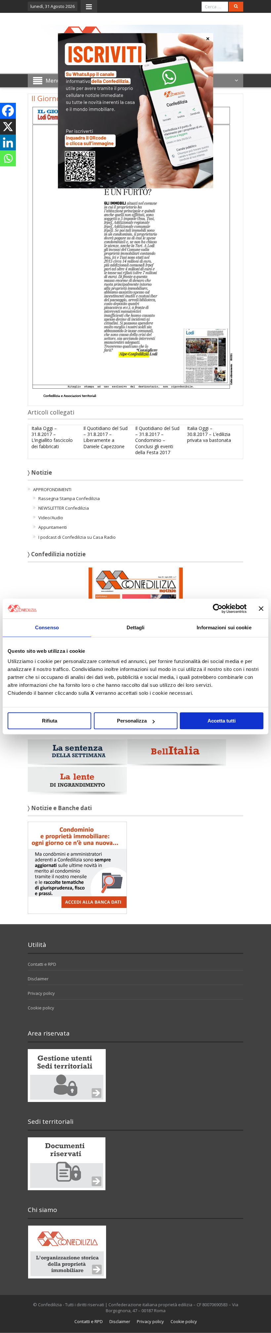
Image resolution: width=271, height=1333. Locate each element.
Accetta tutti (222, 721)
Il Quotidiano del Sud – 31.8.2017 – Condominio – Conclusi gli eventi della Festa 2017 (157, 440)
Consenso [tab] (47, 627)
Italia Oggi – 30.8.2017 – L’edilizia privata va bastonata (209, 434)
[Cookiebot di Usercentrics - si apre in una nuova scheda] (218, 608)
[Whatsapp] (8, 158)
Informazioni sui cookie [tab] (224, 627)
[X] (8, 127)
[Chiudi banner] (261, 608)
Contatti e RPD (42, 964)
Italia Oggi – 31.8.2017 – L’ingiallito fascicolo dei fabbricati (52, 437)
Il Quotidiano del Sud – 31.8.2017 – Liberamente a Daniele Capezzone (105, 437)
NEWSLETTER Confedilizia (63, 508)
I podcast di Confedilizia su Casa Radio (77, 537)
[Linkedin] (8, 142)
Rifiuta (49, 721)
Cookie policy (41, 1008)
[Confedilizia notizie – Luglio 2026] (136, 596)
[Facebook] (8, 111)
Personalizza (132, 721)
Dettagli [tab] (136, 627)
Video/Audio (50, 518)
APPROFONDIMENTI (52, 489)
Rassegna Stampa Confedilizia (69, 498)
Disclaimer (38, 979)
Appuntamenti (52, 527)
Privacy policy (41, 993)
